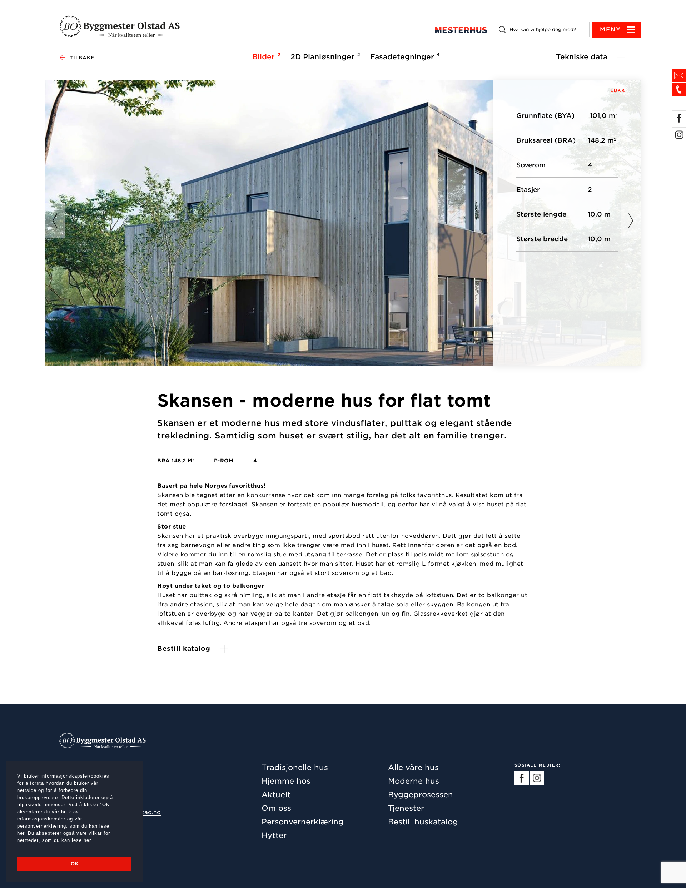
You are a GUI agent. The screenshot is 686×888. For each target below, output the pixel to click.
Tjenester (406, 808)
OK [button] (74, 864)
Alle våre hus (413, 767)
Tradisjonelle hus (295, 767)
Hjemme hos (286, 781)
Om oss (276, 808)
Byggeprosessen (420, 794)
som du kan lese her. (67, 840)
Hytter (274, 835)
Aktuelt (276, 794)
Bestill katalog (183, 648)
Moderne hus (413, 781)
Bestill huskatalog (423, 821)
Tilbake (82, 57)
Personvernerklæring (303, 821)
